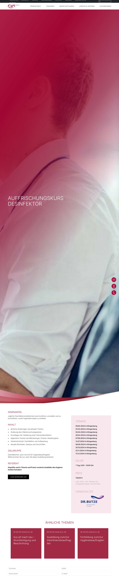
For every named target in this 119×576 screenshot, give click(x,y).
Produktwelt (35, 6)
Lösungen (50, 6)
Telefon (114, 292)
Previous (3, 543)
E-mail (114, 279)
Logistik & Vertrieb (87, 6)
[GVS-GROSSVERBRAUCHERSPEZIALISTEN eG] (14, 8)
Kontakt (13, 3)
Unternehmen (105, 6)
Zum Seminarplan (18, 477)
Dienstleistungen (66, 6)
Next (115, 543)
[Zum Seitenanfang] (114, 571)
